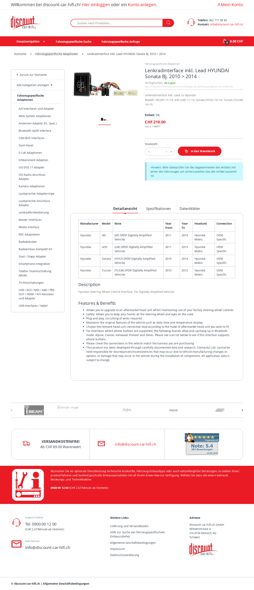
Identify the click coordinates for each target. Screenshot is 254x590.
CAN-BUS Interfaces (31, 138)
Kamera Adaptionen (32, 186)
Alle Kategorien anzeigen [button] (33, 85)
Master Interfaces (30, 220)
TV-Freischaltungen (31, 282)
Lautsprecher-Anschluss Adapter (34, 203)
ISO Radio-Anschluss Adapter (32, 177)
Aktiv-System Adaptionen (35, 116)
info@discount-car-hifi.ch (226, 24)
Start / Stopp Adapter (32, 256)
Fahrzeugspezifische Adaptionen (56, 54)
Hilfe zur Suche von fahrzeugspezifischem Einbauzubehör (137, 534)
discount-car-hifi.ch (27, 583)
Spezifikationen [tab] (158, 208)
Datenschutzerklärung (124, 555)
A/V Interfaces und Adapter (36, 109)
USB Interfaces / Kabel (33, 305)
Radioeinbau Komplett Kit (35, 249)
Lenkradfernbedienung (34, 212)
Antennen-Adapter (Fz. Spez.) (38, 123)
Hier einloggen (96, 4)
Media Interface (29, 227)
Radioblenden (28, 242)
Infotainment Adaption (33, 160)
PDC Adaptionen (29, 234)
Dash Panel (26, 145)
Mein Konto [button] (232, 4)
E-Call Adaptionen (30, 153)
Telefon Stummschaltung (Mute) (35, 273)
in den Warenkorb (202, 151)
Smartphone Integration (34, 264)
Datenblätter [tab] (190, 208)
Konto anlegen (142, 4)
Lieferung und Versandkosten (129, 526)
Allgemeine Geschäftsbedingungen (133, 543)
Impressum (117, 549)
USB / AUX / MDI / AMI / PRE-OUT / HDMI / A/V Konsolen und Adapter (37, 294)
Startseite (20, 54)
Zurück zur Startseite (32, 75)
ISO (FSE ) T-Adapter (31, 167)
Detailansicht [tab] (125, 208)
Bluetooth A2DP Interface (35, 131)
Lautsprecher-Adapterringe (36, 193)
